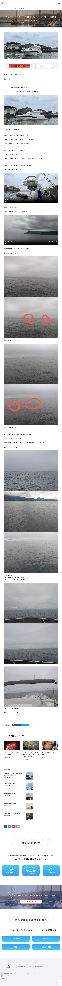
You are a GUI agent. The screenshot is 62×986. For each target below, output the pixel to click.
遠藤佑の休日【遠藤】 (10, 793)
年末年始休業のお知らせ (10, 803)
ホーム (17, 966)
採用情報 (28, 973)
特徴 (20, 966)
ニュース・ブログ (21, 973)
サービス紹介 (28, 966)
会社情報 (33, 966)
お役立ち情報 (38, 966)
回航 (35, 20)
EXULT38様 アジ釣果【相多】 (12, 813)
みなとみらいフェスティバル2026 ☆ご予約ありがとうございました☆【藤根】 (31, 754)
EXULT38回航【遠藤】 (10, 783)
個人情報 (34, 973)
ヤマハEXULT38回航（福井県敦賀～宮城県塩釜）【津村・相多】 (14, 774)
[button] (59, 3)
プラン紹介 (23, 966)
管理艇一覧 (43, 966)
